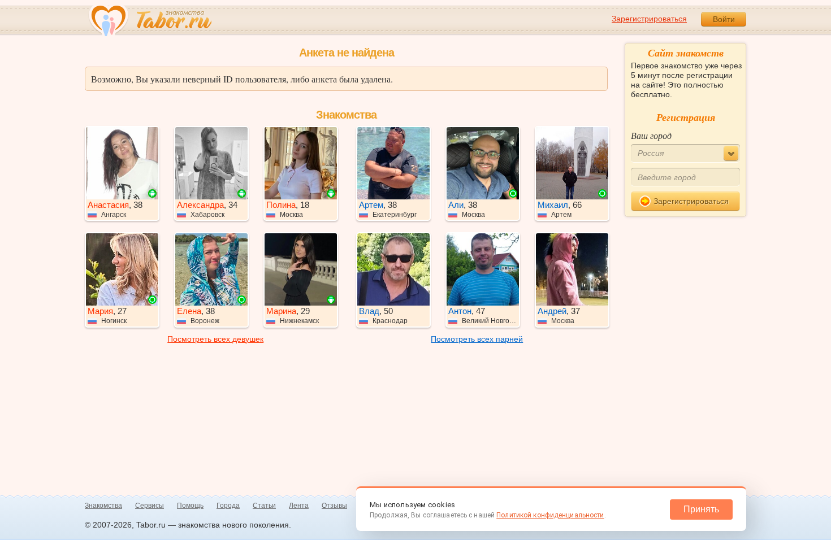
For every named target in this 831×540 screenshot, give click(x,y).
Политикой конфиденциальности (550, 515)
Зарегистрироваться (649, 18)
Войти (724, 19)
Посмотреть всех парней (477, 338)
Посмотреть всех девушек (215, 338)
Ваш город (651, 135)
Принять (701, 509)
